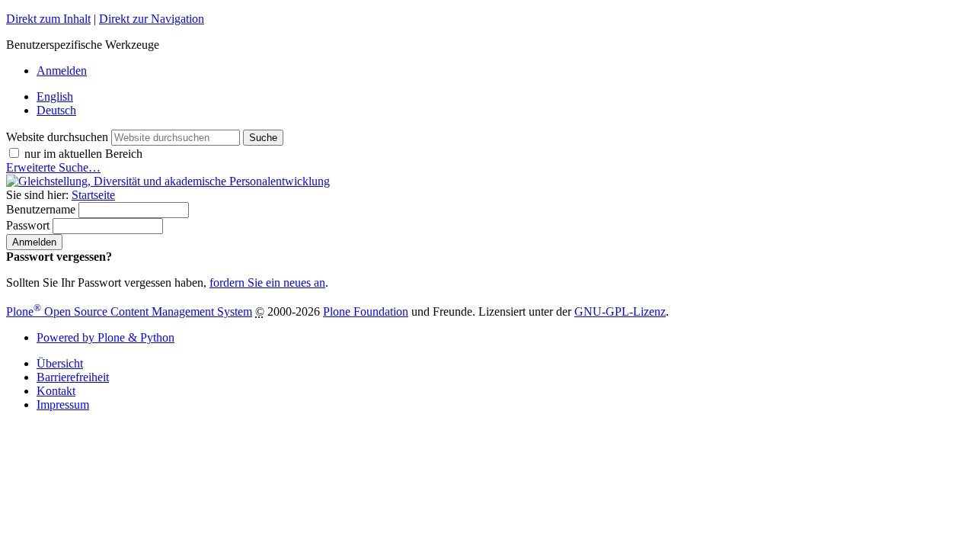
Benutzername (40, 209)
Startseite (93, 194)
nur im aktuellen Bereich (83, 153)
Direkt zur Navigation (151, 18)
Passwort (28, 225)
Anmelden (62, 70)
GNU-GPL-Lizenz (620, 311)
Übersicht (60, 363)
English (55, 96)
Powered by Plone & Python (105, 337)
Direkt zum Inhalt (48, 18)
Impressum (63, 404)
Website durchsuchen (57, 136)
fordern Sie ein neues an (267, 282)
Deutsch (56, 110)
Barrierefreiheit (73, 377)
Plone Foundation (365, 311)
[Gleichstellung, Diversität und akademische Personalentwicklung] (168, 181)
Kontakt (56, 390)
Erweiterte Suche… (53, 167)
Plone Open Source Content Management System (129, 311)
